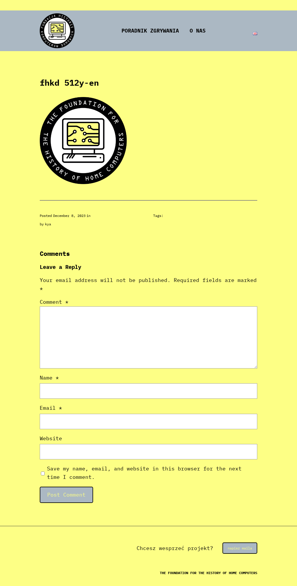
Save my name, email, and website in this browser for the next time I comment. (144, 472)
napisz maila (240, 548)
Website (51, 438)
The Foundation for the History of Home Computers (208, 573)
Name (49, 377)
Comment (54, 302)
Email (51, 408)
